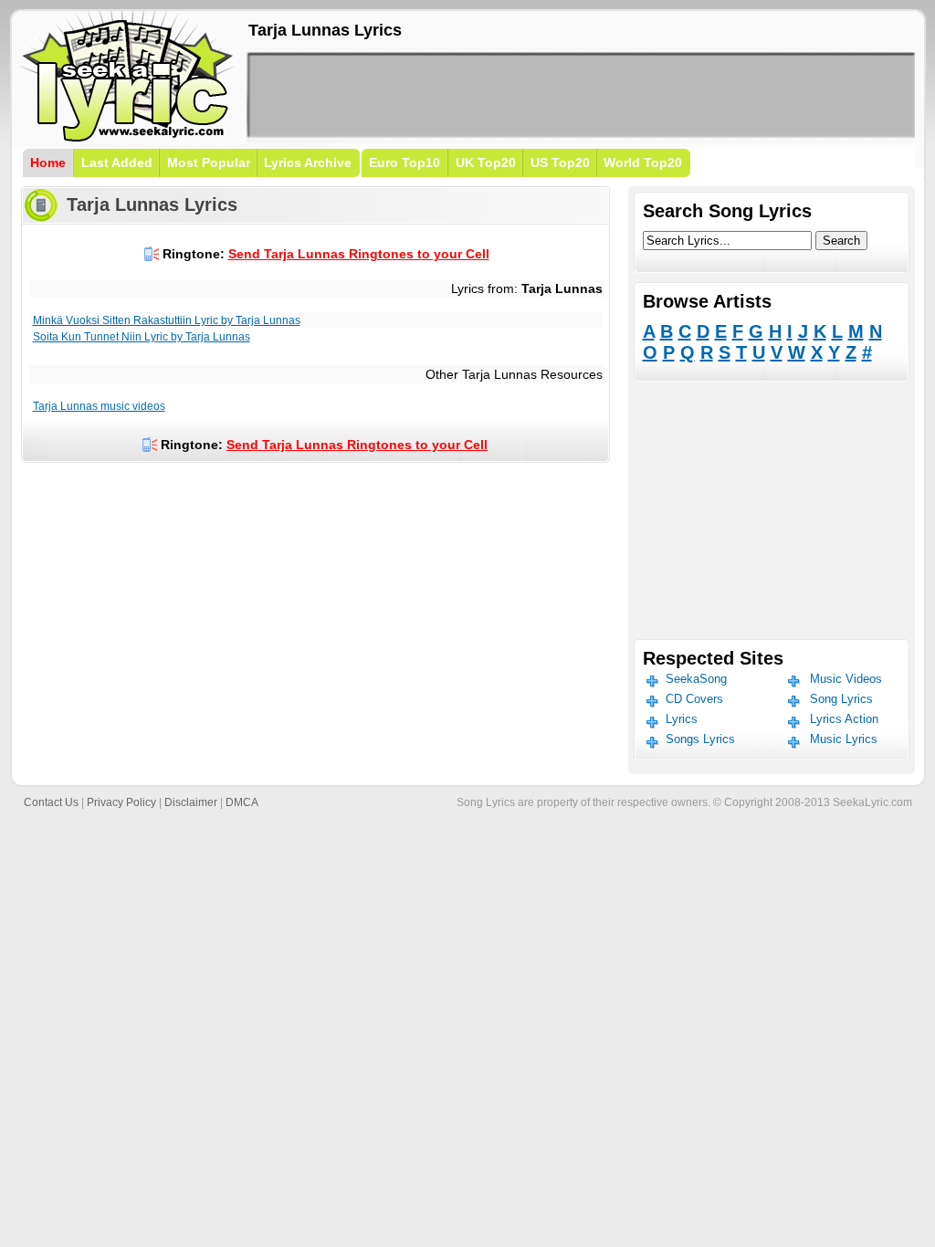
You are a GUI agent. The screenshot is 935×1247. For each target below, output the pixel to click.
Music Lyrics (843, 739)
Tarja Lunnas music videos (99, 406)
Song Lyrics (841, 699)
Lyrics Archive (308, 162)
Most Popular (208, 162)
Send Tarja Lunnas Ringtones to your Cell (358, 253)
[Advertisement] (580, 95)
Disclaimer (190, 802)
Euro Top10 (404, 162)
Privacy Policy (121, 802)
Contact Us (51, 802)
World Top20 (643, 162)
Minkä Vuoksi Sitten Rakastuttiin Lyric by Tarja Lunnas (166, 320)
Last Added (116, 162)
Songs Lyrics (700, 739)
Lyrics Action (844, 719)
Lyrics (682, 719)
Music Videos (846, 679)
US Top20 (560, 162)
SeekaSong (696, 679)
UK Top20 (486, 162)
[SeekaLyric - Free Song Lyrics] (128, 138)
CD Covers (694, 699)
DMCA (242, 802)
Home (48, 162)
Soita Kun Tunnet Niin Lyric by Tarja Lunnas (141, 336)
